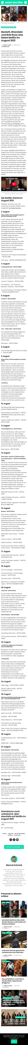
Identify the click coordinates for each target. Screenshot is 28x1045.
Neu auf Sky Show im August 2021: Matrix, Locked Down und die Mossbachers (14, 1003)
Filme (3, 27)
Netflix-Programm (19, 833)
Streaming (13, 27)
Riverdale (10, 835)
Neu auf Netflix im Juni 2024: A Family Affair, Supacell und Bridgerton (13, 981)
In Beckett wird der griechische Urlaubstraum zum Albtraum (13, 951)
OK (14, 1041)
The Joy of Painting (13, 124)
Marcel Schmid (7, 45)
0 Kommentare (5, 46)
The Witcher (17, 835)
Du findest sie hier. (15, 208)
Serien (7, 27)
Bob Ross (10, 833)
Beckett (5, 833)
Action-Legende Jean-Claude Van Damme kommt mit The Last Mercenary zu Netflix (14, 1022)
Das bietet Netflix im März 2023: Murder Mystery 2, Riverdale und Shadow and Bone (14, 922)
